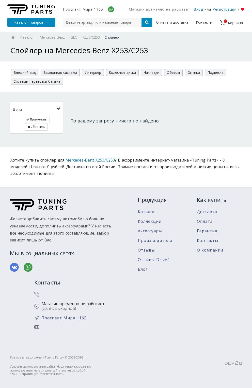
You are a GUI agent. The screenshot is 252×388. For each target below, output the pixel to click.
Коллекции (149, 221)
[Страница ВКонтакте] (14, 267)
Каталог (146, 211)
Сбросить (37, 127)
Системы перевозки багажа (37, 81)
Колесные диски (122, 72)
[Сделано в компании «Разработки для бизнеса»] (233, 363)
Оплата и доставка (172, 22)
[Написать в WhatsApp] (28, 267)
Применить (38, 119)
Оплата (205, 221)
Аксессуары (150, 231)
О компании (210, 250)
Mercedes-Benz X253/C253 (90, 160)
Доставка (207, 211)
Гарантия (207, 231)
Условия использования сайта (32, 366)
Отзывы (146, 250)
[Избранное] (243, 9)
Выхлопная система (60, 72)
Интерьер (93, 72)
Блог (143, 269)
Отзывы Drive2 (154, 259)
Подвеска (215, 72)
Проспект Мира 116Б (83, 9)
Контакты (204, 22)
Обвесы (173, 72)
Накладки (151, 72)
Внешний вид (25, 72)
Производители (155, 240)
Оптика (194, 72)
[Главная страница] (31, 9)
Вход (198, 9)
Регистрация (224, 9)
